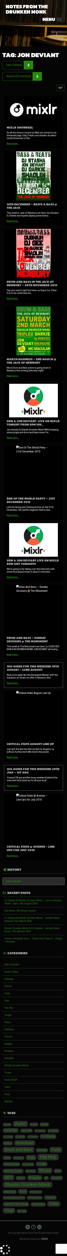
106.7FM (7, 1124)
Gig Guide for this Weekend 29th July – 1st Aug (33, 771)
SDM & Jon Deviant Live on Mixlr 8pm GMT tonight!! (33, 562)
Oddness (9, 1029)
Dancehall (26, 1130)
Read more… (13, 143)
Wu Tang (22, 1211)
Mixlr (58, 1171)
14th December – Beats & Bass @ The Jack (32, 206)
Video (7, 1087)
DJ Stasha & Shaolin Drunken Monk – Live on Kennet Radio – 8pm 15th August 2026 (32, 902)
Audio (20, 1124)
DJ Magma (33, 1136)
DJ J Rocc (8, 1136)
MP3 (9, 1177)
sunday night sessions (14, 1197)
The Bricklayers (35, 1197)
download (25, 1143)
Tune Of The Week (16, 1204)
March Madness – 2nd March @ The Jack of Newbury (31, 361)
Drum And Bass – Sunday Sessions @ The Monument (27, 639)
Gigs (6, 1000)
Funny (7, 1158)
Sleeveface (10, 1191)
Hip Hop (8, 1008)
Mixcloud (30, 1171)
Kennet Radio (13, 1171)
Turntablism (38, 1204)
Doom (8, 1143)
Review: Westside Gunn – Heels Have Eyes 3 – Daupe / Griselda (33, 940)
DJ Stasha (48, 1136)
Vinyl (6, 1094)
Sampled (9, 1058)
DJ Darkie (53, 1130)
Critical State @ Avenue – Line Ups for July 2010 (31, 848)
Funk (7, 993)
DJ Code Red (40, 1131)
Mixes (7, 1022)
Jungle (7, 1015)
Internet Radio (11, 1164)
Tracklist (50, 1198)
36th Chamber (12, 964)
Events (8, 986)
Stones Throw (35, 1192)
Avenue (33, 1124)
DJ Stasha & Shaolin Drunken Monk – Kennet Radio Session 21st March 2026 (32, 919)
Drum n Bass (11, 972)
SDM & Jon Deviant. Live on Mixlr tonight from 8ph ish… (33, 423)
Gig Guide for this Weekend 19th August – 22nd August (33, 668)
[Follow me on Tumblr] (27, 1227)
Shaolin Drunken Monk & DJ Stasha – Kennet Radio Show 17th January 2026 (32, 929)
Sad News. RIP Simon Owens (20, 910)
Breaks (44, 1124)
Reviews (8, 1051)
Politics (21, 1178)
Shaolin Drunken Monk (16, 1065)
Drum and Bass (19, 1150)
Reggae (8, 1044)
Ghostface (19, 1157)
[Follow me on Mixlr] (33, 1227)
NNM (44, 1239)
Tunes (7, 1072)
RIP (46, 1178)
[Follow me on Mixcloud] (39, 1227)
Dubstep (8, 979)
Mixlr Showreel (20, 127)
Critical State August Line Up (30, 744)
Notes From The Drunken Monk (27, 9)
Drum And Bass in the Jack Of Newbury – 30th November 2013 (32, 283)
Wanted (8, 1101)
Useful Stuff (10, 1080)
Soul (23, 1191)
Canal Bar (10, 1130)
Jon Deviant (27, 1164)
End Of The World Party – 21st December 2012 (31, 500)
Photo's (8, 1036)
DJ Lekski (20, 1136)
